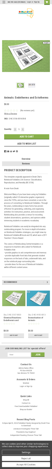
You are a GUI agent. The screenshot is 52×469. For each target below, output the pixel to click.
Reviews (26, 163)
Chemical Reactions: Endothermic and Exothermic (13, 320)
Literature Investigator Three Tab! (26, 429)
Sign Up (37, 2)
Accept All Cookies (26, 464)
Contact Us (26, 403)
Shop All (26, 400)
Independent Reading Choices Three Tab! (26, 435)
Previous (4, 56)
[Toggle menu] (4, 4)
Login (29, 2)
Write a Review (10, 114)
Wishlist (26, 383)
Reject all (26, 458)
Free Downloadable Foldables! (26, 406)
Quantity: (8, 129)
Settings (26, 452)
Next (48, 56)
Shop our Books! (26, 409)
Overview (26, 159)
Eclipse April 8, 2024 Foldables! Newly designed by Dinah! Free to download (26, 424)
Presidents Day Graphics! (26, 432)
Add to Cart (14, 335)
